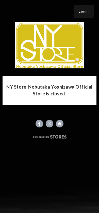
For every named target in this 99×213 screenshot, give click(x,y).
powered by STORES (49, 137)
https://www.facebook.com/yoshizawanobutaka (39, 123)
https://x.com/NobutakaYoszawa (49, 123)
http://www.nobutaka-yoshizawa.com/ (59, 123)
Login (84, 11)
